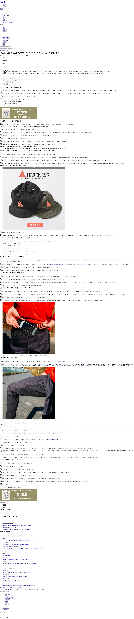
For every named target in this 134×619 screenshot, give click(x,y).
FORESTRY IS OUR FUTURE (8, 518)
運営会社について (6, 608)
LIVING (4, 16)
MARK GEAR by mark (4, 50)
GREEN (4, 18)
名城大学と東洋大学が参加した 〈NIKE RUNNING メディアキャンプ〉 (16, 559)
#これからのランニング (7, 37)
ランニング (10, 48)
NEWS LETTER (7, 594)
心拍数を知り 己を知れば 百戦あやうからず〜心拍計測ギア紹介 (12, 587)
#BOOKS (4, 41)
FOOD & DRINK (6, 15)
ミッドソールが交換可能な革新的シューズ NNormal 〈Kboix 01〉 (15, 576)
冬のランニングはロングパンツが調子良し (10, 80)
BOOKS (4, 19)
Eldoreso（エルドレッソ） (85, 365)
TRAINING (5, 31)
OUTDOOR (5, 28)
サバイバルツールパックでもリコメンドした (64, 364)
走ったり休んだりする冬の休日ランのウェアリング (11, 82)
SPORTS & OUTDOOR (7, 14)
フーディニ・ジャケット (51, 439)
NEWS (4, 12)
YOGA (4, 30)
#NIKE (4, 39)
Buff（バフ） (6, 466)
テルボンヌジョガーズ (82, 264)
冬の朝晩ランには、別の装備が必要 (9, 78)
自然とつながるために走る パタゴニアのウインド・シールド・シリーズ (16, 572)
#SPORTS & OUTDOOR (7, 36)
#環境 (4, 44)
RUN (3, 26)
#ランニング (2, 57)
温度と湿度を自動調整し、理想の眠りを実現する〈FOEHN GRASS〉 (16, 580)
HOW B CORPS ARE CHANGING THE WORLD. (11, 533)
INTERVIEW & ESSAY (7, 13)
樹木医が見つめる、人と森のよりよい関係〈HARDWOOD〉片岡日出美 (16, 529)
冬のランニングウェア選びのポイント (9, 77)
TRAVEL (4, 17)
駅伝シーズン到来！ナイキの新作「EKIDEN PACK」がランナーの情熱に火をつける (18, 585)
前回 (29, 90)
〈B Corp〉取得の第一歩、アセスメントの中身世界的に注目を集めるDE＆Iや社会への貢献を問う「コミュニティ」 (24, 548)
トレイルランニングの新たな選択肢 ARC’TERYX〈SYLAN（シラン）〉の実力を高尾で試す (20, 563)
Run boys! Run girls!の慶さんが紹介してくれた (59, 264)
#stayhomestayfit (5, 40)
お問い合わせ (5, 609)
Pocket (4, 63)
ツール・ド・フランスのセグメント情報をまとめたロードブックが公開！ (16, 540)
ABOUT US (5, 20)
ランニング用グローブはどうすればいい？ (10, 81)
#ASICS (4, 43)
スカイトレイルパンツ (42, 364)
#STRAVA (4, 42)
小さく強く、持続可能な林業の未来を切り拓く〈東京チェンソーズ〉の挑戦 (17, 525)
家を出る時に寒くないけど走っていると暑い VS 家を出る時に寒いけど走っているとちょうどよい (19, 79)
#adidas (4, 45)
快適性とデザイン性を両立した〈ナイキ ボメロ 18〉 (12, 568)
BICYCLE (4, 27)
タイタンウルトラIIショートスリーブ (64, 457)
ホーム (4, 589)
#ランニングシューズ (6, 38)
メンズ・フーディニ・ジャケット (34, 457)
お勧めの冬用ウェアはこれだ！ (8, 83)
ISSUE (6, 595)
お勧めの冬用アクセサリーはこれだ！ (9, 84)
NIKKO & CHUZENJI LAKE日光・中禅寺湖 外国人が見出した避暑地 (16, 544)
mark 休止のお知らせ (7, 555)
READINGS (2, 48)
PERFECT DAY (5, 542)
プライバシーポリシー (7, 610)
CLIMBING (5, 29)
